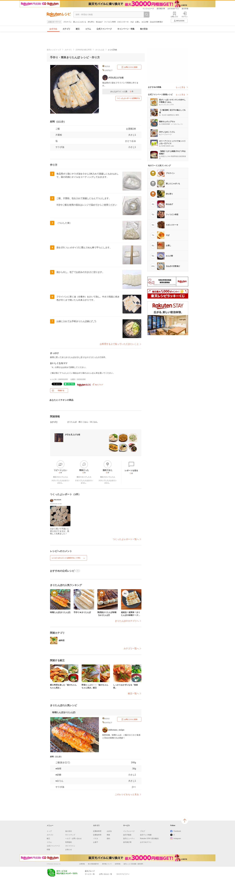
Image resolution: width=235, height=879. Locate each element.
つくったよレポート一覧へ (126, 539)
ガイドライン (70, 846)
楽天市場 (185, 9)
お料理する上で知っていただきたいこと (119, 344)
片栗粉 (58, 135)
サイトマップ (70, 835)
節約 (108, 838)
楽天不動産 (127, 835)
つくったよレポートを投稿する (128, 98)
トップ (49, 831)
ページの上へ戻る (184, 820)
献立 (78, 29)
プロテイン (67, 22)
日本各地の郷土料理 (84, 50)
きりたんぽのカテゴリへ (127, 621)
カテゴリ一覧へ (131, 648)
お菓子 (95, 842)
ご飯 (57, 129)
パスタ (95, 838)
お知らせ (68, 849)
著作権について (107, 864)
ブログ (142, 831)
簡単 (108, 835)
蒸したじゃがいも (79, 22)
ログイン (185, 16)
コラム (88, 29)
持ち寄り (91, 22)
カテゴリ (66, 29)
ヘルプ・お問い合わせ (73, 838)
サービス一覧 (90, 874)
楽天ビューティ (129, 838)
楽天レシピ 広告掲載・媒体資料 (133, 864)
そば (132, 22)
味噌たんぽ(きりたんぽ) (63, 712)
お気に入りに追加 (130, 67)
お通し (137, 22)
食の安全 (144, 29)
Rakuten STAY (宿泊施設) (149, 838)
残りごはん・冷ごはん (88, 422)
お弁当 (109, 831)
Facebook (177, 831)
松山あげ (99, 22)
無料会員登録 (180, 20)
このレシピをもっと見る (127, 794)
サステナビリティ (122, 874)
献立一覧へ (133, 693)
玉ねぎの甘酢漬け (156, 22)
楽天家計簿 (161, 9)
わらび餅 (145, 22)
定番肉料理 (97, 831)
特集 (48, 849)
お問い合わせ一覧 (105, 874)
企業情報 (82, 864)
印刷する (61, 390)
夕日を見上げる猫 (72, 434)
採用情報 (117, 864)
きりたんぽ (99, 50)
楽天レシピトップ (54, 50)
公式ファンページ (104, 29)
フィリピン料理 (110, 22)
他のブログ (99, 385)
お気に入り (174, 16)
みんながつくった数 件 (121, 91)
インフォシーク (148, 9)
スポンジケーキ (123, 22)
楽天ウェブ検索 (145, 835)
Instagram (177, 838)
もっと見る (180, 87)
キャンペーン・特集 (125, 29)
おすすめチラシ (173, 9)
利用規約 (68, 842)
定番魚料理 (97, 835)
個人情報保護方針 (93, 864)
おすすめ (53, 29)
